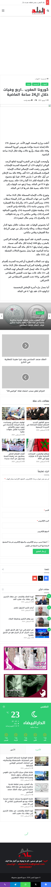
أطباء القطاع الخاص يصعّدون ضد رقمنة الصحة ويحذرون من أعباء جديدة (14, 456)
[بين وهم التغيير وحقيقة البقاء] (42, 622)
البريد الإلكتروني (43, 521)
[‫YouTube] (34, 578)
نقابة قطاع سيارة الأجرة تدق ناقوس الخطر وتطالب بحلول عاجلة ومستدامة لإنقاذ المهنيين (18, 775)
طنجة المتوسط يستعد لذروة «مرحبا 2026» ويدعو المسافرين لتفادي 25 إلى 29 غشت (18, 801)
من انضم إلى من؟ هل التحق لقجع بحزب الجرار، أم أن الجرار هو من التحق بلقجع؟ (18, 632)
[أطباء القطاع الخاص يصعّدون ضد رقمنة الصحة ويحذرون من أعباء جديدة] (13, 445)
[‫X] (40, 578)
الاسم (46, 510)
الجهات (37, 79)
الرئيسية (44, 79)
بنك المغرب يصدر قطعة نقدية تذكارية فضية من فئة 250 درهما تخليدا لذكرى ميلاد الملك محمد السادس (19, 788)
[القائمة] (3, 11)
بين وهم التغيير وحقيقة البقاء (21, 619)
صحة (28, 84)
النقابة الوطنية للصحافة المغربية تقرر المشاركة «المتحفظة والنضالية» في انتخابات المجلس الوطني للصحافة (18, 761)
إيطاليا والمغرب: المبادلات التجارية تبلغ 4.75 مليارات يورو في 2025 (38, 456)
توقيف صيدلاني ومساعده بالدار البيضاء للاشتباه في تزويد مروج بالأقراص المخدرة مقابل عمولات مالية (14, 427)
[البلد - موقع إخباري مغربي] (38, 10)
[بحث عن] (48, 11)
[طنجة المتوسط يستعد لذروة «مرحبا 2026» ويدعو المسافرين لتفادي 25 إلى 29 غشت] (41, 802)
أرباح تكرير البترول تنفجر (24, 607)
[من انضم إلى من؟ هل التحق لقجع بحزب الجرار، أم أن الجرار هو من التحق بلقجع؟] (42, 633)
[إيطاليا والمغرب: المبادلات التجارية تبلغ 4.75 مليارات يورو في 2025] (37, 445)
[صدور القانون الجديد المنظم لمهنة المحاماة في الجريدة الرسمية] (37, 413)
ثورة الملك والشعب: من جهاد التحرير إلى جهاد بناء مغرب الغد (18, 598)
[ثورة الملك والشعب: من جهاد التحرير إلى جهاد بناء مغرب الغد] (42, 600)
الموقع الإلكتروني (43, 531)
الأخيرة (38, 750)
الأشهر (12, 750)
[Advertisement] (25, 46)
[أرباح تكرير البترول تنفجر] (42, 611)
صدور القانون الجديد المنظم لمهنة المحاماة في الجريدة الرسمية (38, 425)
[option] (25, 316)
